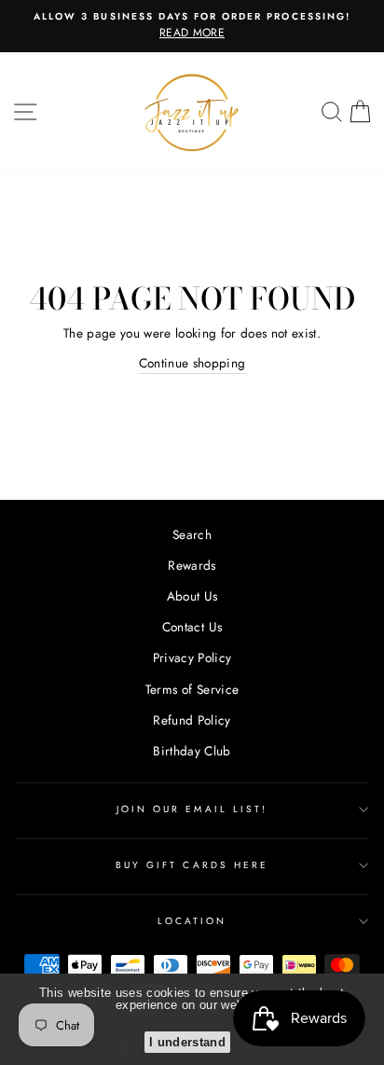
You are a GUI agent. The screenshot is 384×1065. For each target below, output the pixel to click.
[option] (192, 26)
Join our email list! (192, 809)
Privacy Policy (192, 657)
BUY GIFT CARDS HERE (192, 865)
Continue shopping (192, 362)
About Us (192, 596)
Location (192, 921)
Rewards (191, 565)
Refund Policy (191, 720)
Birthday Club (191, 750)
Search (192, 534)
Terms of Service (192, 689)
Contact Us (192, 626)
